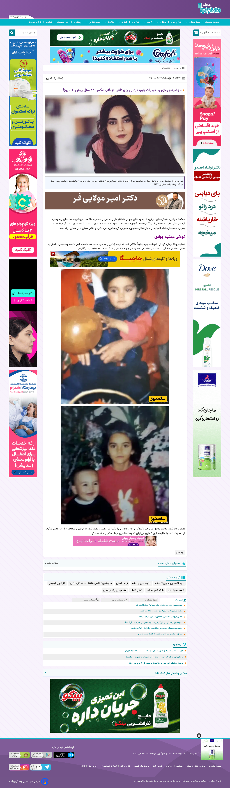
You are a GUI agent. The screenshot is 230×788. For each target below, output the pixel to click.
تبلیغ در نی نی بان (109, 766)
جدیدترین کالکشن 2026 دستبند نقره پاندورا (91, 583)
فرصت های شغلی (141, 766)
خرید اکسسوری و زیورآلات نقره (169, 583)
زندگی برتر (92, 766)
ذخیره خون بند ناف (141, 583)
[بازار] (19, 755)
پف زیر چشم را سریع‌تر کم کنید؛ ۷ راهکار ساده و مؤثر (160, 634)
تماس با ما (157, 766)
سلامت (110, 22)
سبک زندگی (94, 22)
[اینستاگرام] (19, 770)
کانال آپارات (125, 766)
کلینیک (49, 22)
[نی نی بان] (209, 8)
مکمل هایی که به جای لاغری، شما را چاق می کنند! (161, 611)
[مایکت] (64, 755)
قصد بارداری (194, 22)
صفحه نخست (212, 22)
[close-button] (199, 735)
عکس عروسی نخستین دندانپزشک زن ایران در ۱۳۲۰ (160, 616)
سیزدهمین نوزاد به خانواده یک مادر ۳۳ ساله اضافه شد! (158, 605)
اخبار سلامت (63, 22)
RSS (83, 766)
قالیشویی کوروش (57, 583)
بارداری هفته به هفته (196, 766)
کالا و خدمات (34, 22)
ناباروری (177, 22)
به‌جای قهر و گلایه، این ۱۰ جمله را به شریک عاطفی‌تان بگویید (154, 657)
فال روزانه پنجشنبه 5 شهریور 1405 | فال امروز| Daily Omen (154, 651)
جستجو (179, 766)
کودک (124, 22)
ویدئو (79, 22)
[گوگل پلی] (41, 755)
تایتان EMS (136, 590)
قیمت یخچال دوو (176, 590)
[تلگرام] (40, 770)
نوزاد (136, 22)
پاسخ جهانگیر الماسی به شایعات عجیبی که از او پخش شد (156, 663)
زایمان (149, 22)
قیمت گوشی (122, 583)
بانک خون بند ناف (155, 590)
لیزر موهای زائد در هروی (114, 590)
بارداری (162, 22)
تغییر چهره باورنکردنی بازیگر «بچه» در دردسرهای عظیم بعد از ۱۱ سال (153, 622)
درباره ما (169, 766)
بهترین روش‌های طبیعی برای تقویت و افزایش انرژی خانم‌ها (156, 628)
